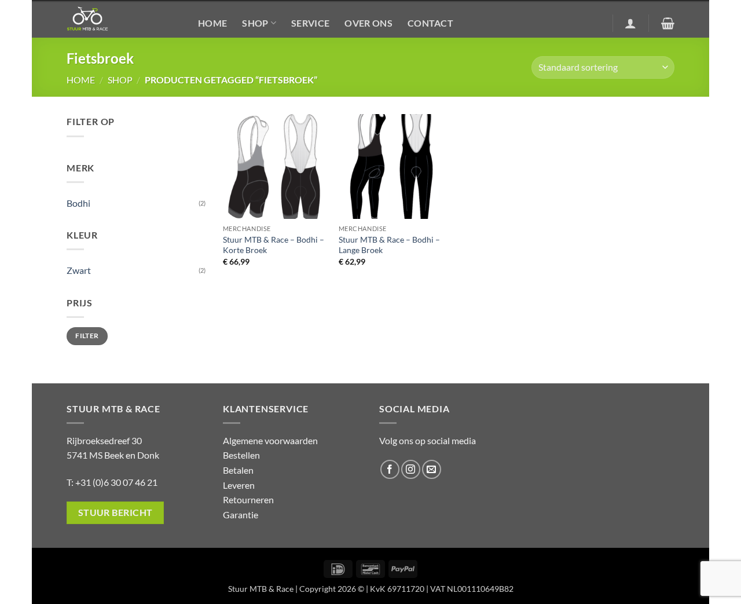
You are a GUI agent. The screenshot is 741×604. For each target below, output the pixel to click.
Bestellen (241, 454)
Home (212, 22)
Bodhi (78, 202)
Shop (255, 22)
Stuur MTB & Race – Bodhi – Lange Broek (389, 245)
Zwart (79, 270)
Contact (430, 22)
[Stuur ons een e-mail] (431, 469)
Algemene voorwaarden (270, 440)
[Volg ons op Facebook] (389, 469)
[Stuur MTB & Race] (124, 19)
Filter (86, 335)
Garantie (240, 514)
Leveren (239, 484)
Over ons (368, 22)
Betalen (238, 469)
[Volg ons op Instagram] (410, 469)
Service (310, 22)
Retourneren (248, 499)
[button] (630, 23)
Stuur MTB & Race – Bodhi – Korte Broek (273, 245)
